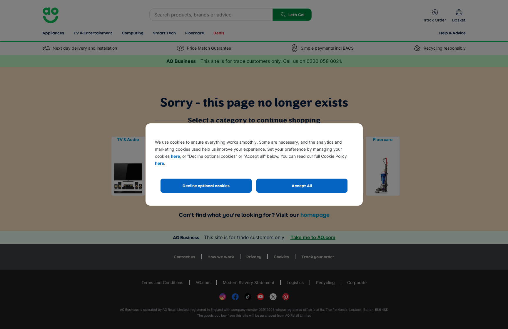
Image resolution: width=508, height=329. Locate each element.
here (175, 156)
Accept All (302, 185)
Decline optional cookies (206, 185)
